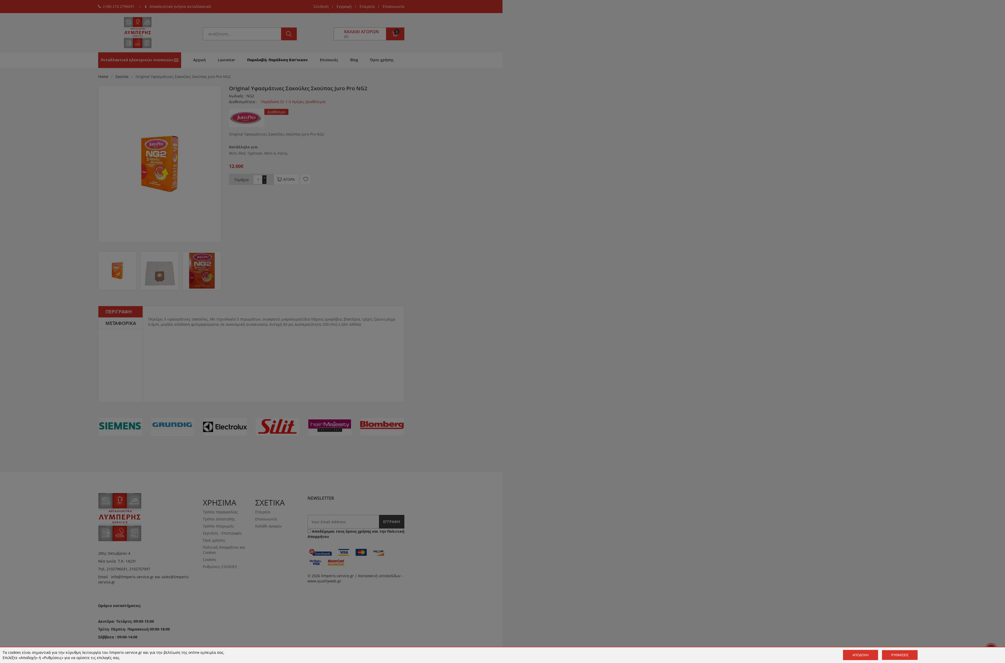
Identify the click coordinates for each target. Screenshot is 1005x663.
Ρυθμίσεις (899, 655)
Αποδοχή (860, 655)
